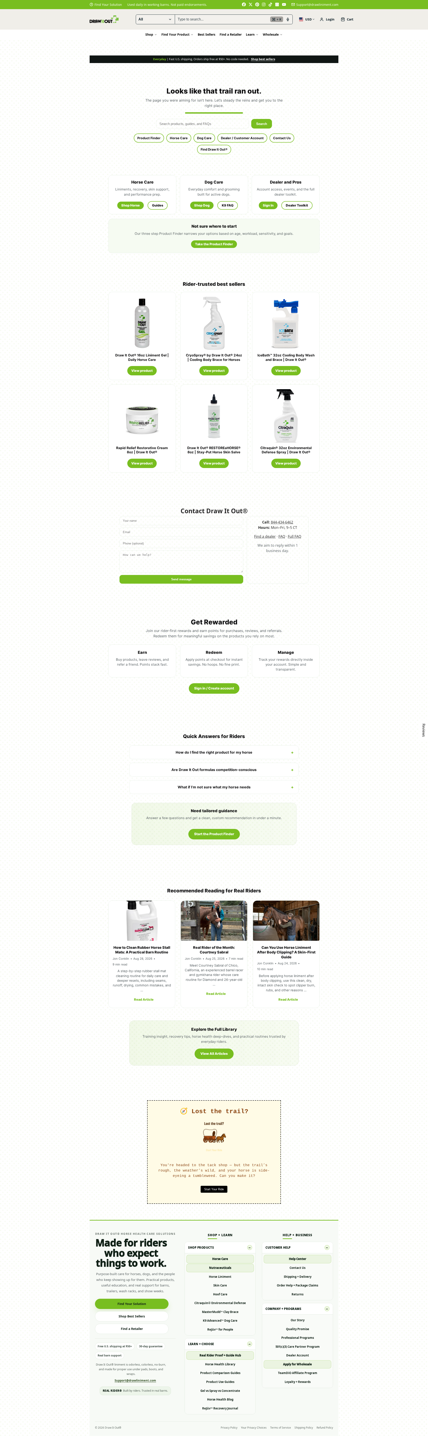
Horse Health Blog (220, 1399)
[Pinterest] (257, 4)
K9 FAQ (227, 205)
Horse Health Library (220, 1364)
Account (327, 19)
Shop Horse (130, 205)
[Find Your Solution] (106, 4)
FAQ (281, 536)
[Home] (104, 19)
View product (142, 370)
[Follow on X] (251, 4)
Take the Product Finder (214, 244)
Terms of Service (280, 1428)
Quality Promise (297, 1329)
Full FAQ (294, 536)
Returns (297, 1294)
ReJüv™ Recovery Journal (220, 1408)
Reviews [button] (423, 730)
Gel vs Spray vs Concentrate (220, 1391)
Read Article (144, 999)
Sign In (268, 205)
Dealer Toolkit (297, 205)
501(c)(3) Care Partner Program (298, 1347)
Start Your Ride (214, 1189)
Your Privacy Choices (254, 1428)
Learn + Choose (201, 1344)
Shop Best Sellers (132, 1316)
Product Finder (148, 138)
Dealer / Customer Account (242, 138)
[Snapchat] (277, 4)
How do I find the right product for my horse (214, 752)
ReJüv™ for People (220, 1329)
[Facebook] (244, 4)
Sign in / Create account (214, 688)
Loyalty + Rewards (298, 1382)
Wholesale (271, 34)
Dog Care (204, 138)
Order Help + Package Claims (297, 1285)
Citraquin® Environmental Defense (220, 1303)
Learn (250, 34)
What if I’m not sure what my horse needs (214, 787)
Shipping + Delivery (297, 1277)
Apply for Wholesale (297, 1364)
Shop (149, 34)
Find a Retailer (231, 34)
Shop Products (201, 1247)
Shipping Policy (303, 1428)
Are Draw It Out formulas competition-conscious (214, 769)
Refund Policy (325, 1428)
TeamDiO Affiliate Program (297, 1373)
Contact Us (282, 138)
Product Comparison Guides (220, 1373)
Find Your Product (175, 34)
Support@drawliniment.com (317, 4)
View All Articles (214, 1053)
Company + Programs (283, 1309)
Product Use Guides (220, 1382)
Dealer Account (297, 1355)
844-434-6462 (282, 522)
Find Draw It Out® (214, 149)
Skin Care (220, 1285)
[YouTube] (284, 4)
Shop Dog (202, 205)
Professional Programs (297, 1338)
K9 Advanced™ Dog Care (220, 1321)
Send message (181, 579)
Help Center (297, 1259)
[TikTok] (271, 4)
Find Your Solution (131, 1304)
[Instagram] (264, 4)
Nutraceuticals (220, 1268)
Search (261, 124)
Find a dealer (265, 536)
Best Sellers (206, 34)
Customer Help (278, 1247)
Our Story (298, 1320)
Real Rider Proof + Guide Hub (220, 1355)
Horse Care (179, 138)
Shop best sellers (263, 59)
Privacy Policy (229, 1428)
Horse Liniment (220, 1277)
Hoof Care (220, 1294)
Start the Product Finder (214, 834)
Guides (157, 205)
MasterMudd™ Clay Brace (220, 1312)
